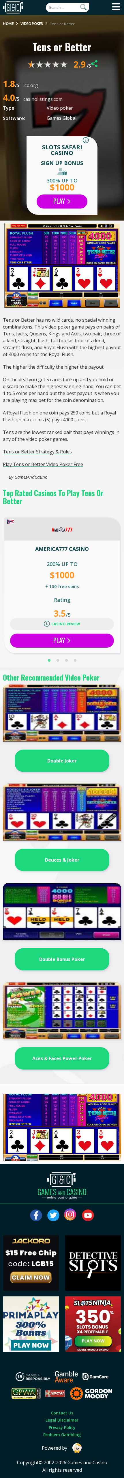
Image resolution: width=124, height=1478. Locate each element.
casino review (65, 623)
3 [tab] (66, 660)
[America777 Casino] (62, 529)
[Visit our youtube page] (88, 1215)
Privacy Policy (62, 1427)
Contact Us (62, 1413)
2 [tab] (58, 660)
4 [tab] (75, 660)
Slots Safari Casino (62, 150)
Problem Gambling (62, 1434)
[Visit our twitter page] (53, 1215)
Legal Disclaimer (62, 1420)
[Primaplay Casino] (31, 1350)
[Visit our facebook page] (36, 1215)
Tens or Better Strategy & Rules (37, 452)
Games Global (61, 118)
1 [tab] (49, 660)
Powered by (54, 1448)
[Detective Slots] (93, 1289)
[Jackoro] (31, 1289)
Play (60, 201)
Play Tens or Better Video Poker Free (43, 464)
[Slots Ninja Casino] (93, 1350)
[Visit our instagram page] (70, 1215)
